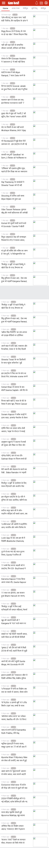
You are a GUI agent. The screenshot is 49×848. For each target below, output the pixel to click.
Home (5, 8)
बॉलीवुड (43, 8)
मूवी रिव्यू (34, 8)
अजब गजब (15, 8)
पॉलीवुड (25, 8)
